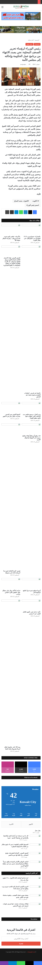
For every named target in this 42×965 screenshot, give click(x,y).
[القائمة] (2, 8)
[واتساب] (21, 212)
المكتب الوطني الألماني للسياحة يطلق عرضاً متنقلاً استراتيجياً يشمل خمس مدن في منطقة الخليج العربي (15, 864)
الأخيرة (11, 824)
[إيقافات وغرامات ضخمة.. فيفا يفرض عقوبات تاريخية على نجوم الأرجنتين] (35, 906)
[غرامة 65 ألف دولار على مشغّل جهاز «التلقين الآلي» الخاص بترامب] (10, 583)
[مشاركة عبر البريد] (12, 212)
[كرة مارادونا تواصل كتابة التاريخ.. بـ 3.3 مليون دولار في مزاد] (35, 880)
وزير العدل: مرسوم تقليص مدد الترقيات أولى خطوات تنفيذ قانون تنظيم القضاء (32, 416)
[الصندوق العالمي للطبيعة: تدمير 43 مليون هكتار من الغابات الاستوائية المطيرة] (35, 847)
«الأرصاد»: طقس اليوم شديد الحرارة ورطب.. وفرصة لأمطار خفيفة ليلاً (11, 238)
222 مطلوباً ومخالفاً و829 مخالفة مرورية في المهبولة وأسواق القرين (31, 437)
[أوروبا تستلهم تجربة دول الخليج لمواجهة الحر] (31, 583)
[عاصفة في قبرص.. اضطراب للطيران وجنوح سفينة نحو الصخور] (31, 318)
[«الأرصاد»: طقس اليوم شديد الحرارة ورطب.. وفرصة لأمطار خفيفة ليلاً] (10, 229)
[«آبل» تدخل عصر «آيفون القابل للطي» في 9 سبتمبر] (31, 605)
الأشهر (31, 824)
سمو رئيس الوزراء (32, 205)
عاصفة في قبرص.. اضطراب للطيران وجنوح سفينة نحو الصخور (32, 394)
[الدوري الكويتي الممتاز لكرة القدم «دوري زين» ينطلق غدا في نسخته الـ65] (35, 889)
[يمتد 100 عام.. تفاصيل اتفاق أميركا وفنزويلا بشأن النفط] (10, 672)
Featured (37, 44)
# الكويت (35, 201)
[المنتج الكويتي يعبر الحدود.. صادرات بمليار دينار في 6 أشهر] (10, 407)
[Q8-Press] (21, 7)
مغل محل (38, 830)
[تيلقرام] (16, 212)
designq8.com (31, 952)
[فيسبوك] (35, 212)
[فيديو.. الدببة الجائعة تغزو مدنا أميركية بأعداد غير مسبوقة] (10, 496)
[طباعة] (7, 212)
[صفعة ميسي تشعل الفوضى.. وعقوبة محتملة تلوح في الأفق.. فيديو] (35, 898)
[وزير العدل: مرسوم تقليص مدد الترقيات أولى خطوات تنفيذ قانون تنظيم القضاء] (31, 407)
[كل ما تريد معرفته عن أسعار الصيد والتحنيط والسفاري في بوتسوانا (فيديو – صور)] (35, 838)
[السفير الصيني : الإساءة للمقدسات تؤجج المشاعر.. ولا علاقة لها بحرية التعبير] (35, 855)
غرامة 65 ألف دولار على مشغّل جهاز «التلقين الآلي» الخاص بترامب (11, 592)
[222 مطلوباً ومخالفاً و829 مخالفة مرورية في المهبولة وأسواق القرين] (31, 428)
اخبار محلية (31, 40)
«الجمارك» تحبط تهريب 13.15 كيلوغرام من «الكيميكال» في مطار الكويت (32, 238)
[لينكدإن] (26, 212)
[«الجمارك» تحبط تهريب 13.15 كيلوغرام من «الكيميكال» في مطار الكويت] (31, 229)
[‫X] (30, 212)
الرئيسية (37, 40)
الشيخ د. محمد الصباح (21, 201)
